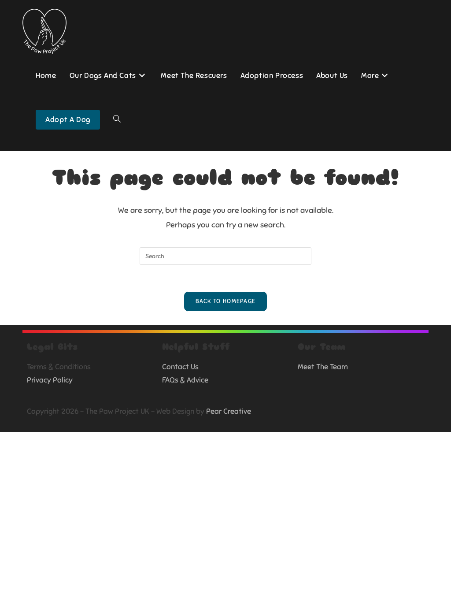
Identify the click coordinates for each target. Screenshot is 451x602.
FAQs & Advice (185, 380)
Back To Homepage (226, 301)
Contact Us (180, 367)
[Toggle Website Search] (117, 120)
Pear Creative (228, 411)
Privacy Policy (50, 380)
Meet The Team (323, 367)
